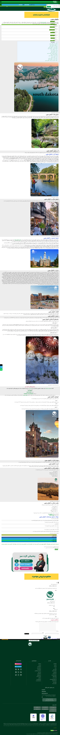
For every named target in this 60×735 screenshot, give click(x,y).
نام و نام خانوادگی (55, 547)
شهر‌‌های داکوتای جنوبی (54, 54)
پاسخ (56, 590)
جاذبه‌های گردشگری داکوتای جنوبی (52, 53)
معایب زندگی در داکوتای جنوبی (53, 59)
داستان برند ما (54, 669)
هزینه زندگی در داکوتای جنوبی (53, 55)
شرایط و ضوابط (54, 676)
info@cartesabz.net (45, 693)
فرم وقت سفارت (39, 667)
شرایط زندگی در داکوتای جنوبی (53, 47)
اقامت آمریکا (37, 709)
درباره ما (55, 667)
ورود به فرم (49, 6)
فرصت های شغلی (54, 680)
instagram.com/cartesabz (28, 393)
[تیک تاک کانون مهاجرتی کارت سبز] (16, 675)
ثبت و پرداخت (56, 549)
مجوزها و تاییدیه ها (54, 675)
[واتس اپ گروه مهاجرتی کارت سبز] (21, 669)
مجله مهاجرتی (54, 672)
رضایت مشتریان (54, 673)
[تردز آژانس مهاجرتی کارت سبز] (16, 672)
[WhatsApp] (1, 369)
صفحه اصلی (54, 663)
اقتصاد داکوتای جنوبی (54, 51)
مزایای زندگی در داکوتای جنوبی (53, 58)
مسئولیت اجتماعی (54, 670)
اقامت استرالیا (52, 709)
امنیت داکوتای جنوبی (54, 57)
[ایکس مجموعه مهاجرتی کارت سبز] (18, 672)
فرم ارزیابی (39, 665)
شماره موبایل (56, 548)
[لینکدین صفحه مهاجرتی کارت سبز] (21, 672)
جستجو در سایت (54, 683)
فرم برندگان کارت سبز (38, 680)
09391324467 (26, 4)
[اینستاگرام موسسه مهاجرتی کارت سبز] (18, 664)
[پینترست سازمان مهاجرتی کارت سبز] (21, 675)
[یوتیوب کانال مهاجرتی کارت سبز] (18, 669)
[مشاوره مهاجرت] (30, 15)
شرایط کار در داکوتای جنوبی (53, 46)
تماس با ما (55, 666)
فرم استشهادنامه (39, 675)
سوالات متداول (54, 682)
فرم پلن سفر (39, 672)
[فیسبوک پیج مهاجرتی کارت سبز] (18, 675)
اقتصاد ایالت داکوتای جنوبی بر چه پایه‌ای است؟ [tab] (51, 529)
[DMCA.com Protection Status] (53, 731)
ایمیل (43, 632)
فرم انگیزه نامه (39, 673)
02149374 (20, 4)
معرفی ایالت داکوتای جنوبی (53, 43)
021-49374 (30, 390)
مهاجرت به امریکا (48, 388)
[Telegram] (1, 367)
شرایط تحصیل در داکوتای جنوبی (53, 48)
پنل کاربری (55, 665)
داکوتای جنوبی (54, 19)
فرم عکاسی (39, 677)
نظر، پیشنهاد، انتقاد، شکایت (53, 679)
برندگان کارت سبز (45, 707)
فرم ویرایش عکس (38, 676)
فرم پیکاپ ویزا (39, 669)
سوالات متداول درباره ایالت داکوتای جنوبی (51, 60)
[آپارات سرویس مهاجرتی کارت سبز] (16, 669)
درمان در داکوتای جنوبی (54, 49)
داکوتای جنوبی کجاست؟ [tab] (54, 518)
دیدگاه (57, 631)
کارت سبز (30, 388)
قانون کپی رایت (54, 677)
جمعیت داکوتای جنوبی (54, 52)
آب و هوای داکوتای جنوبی (54, 45)
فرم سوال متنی (39, 666)
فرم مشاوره (39, 663)
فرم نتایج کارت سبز (38, 679)
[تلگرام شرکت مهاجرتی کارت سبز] (18, 666)
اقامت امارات (45, 709)
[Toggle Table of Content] (56, 42)
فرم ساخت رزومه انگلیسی (38, 670)
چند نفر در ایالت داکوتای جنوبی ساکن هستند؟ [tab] (51, 522)
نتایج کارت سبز (52, 707)
